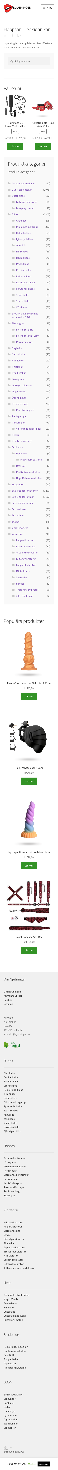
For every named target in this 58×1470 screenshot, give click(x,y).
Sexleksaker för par (22, 503)
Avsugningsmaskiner (23, 183)
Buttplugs (9, 1311)
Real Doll (21, 465)
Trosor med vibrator (27, 589)
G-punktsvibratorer (27, 552)
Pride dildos (22, 263)
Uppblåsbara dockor (15, 1351)
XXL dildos (21, 307)
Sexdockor (17, 447)
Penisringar (18, 422)
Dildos (15, 214)
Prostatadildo (24, 270)
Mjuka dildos (23, 257)
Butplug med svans (26, 202)
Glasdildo (21, 245)
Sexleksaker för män (23, 496)
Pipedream (22, 453)
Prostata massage (22, 441)
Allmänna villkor (13, 995)
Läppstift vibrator (26, 565)
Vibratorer (17, 534)
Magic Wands (11, 1299)
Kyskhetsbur (19, 372)
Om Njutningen (12, 991)
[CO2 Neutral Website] (29, 1044)
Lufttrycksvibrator (22, 385)
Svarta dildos (23, 301)
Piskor (15, 434)
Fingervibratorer (25, 540)
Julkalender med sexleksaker (19, 1268)
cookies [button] (31, 1463)
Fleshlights (18, 323)
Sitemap (8, 1003)
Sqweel (20, 583)
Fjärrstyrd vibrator (26, 546)
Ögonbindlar (19, 397)
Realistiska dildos (25, 282)
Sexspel (16, 521)
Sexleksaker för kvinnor (25, 490)
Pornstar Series (24, 341)
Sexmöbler (18, 515)
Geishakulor (18, 354)
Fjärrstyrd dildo (24, 239)
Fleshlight (9, 1195)
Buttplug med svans (15, 1315)
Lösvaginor (18, 379)
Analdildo (21, 220)
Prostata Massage (14, 1187)
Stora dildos (22, 295)
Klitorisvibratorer (26, 558)
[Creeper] (29, 1449)
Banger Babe (11, 1359)
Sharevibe (21, 577)
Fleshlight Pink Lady (27, 335)
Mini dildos (22, 251)
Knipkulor (17, 366)
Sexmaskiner (19, 509)
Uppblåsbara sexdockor (29, 478)
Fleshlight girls (24, 329)
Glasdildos (9, 1073)
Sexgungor (18, 484)
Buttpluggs (18, 195)
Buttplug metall (25, 208)
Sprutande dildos (25, 288)
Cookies (8, 999)
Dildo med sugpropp (27, 226)
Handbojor (18, 360)
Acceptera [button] (43, 1464)
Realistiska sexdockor (28, 472)
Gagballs (17, 348)
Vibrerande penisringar (28, 428)
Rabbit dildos (23, 276)
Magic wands (19, 391)
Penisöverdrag (20, 404)
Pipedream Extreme (31, 459)
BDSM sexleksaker (22, 189)
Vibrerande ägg (24, 596)
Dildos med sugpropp (15, 1102)
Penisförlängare (25, 410)
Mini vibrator (23, 571)
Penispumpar (19, 416)
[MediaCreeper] (29, 1447)
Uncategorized (20, 527)
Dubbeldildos (23, 233)
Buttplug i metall (13, 1319)
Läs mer (15, 146)
